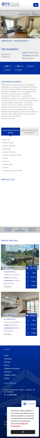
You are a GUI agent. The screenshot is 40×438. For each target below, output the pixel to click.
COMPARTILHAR (6, 41)
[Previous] (3, 27)
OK (23, 432)
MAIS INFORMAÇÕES (20, 41)
